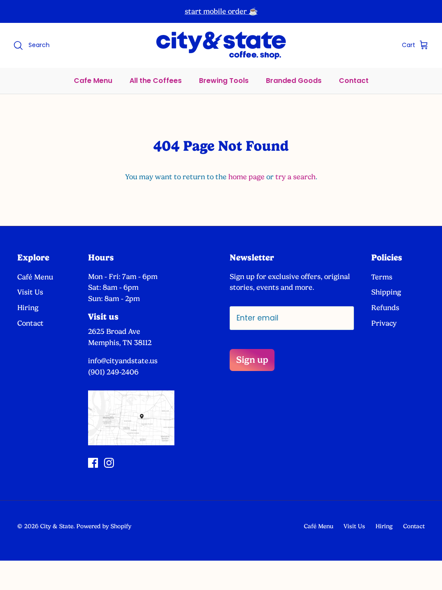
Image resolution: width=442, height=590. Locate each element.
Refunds (385, 307)
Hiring (27, 307)
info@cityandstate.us (123, 360)
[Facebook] (93, 463)
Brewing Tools (224, 81)
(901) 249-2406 (113, 372)
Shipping (386, 292)
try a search (295, 176)
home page (246, 176)
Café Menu (35, 277)
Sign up (252, 359)
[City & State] (221, 45)
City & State (56, 526)
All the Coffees (155, 81)
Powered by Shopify (103, 526)
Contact (354, 81)
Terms (381, 277)
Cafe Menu (93, 81)
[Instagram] (109, 463)
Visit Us (30, 292)
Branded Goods (294, 81)
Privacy (384, 323)
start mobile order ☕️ (221, 11)
